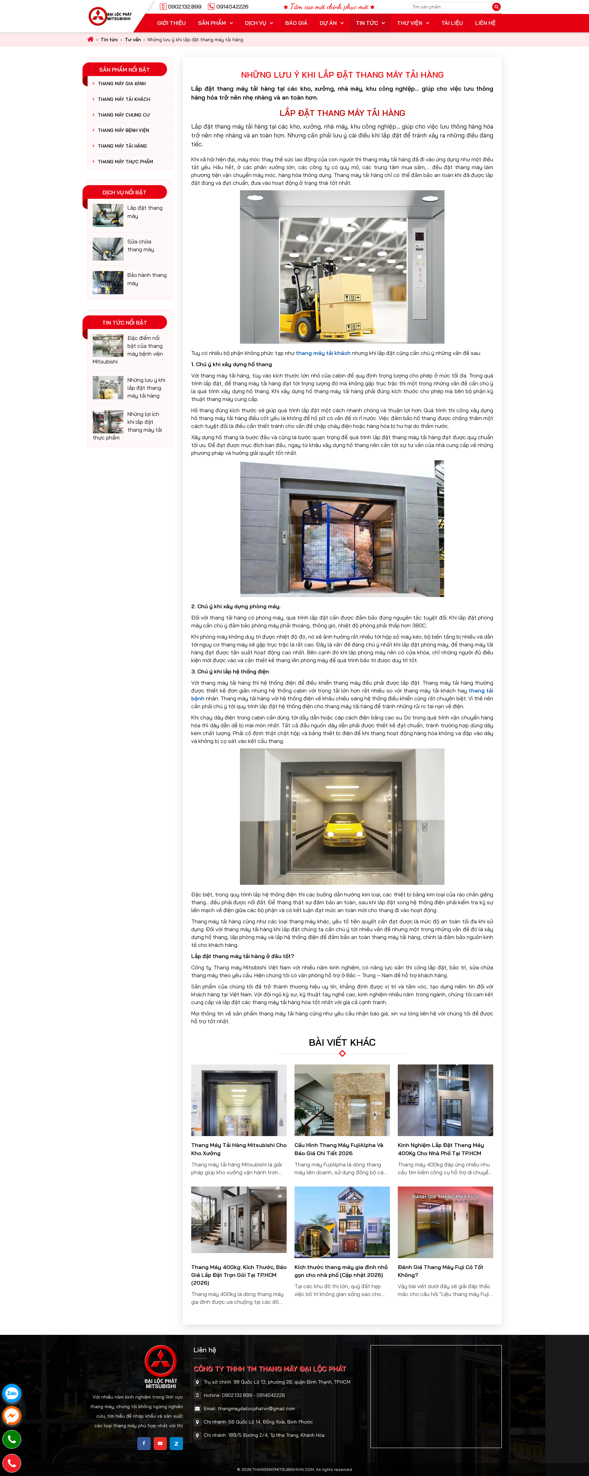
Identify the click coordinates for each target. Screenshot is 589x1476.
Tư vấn (133, 39)
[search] (496, 7)
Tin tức (367, 22)
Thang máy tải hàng (122, 146)
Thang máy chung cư (124, 115)
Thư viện (409, 22)
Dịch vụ (255, 22)
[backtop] (579, 586)
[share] (143, 1443)
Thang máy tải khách (124, 99)
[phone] (11, 1463)
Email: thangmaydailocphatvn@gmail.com (249, 1408)
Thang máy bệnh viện (123, 130)
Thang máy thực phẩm (125, 161)
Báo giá (296, 22)
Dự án (328, 22)
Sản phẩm (212, 22)
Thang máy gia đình (122, 83)
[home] (90, 40)
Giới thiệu (171, 22)
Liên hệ (485, 22)
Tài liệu (452, 22)
